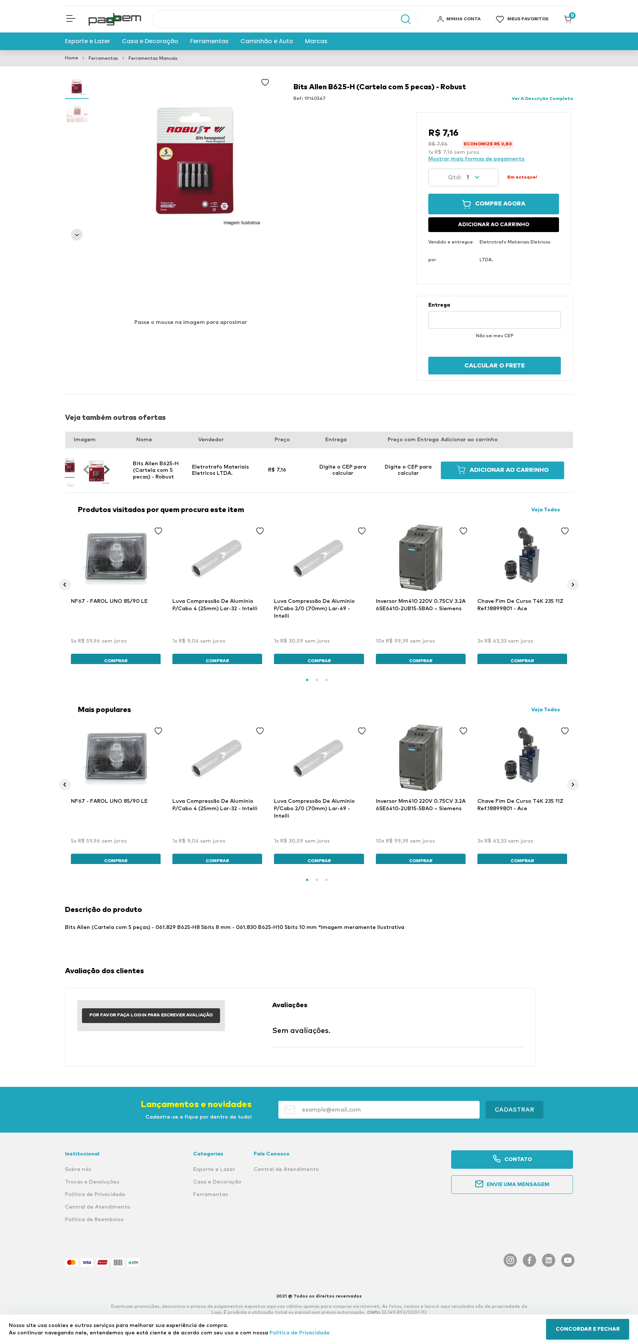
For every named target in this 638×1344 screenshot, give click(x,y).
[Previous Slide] (65, 585)
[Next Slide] (573, 585)
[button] (71, 19)
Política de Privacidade (300, 1333)
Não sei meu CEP (495, 336)
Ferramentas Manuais (153, 58)
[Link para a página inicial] (71, 58)
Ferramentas (103, 58)
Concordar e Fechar (588, 1329)
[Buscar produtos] (402, 19)
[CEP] (494, 315)
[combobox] (285, 19)
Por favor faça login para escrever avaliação (151, 1015)
